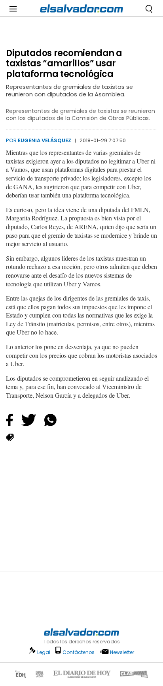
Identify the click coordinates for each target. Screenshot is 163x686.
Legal (43, 652)
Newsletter (122, 652)
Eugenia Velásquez (44, 140)
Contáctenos (79, 652)
